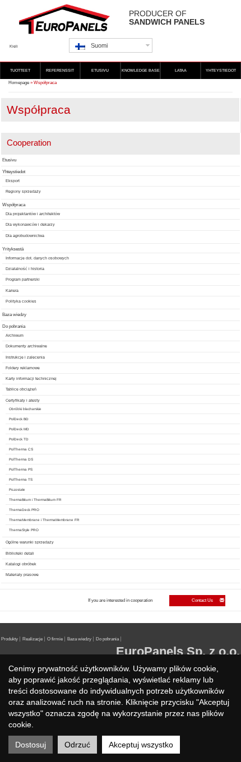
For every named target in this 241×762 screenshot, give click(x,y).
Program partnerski (23, 279)
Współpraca (13, 204)
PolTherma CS (21, 449)
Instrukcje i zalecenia (25, 357)
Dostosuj (30, 744)
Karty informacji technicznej (31, 378)
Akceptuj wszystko (141, 744)
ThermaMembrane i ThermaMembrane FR (44, 520)
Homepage (18, 82)
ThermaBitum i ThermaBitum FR (35, 499)
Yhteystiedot (221, 70)
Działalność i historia (25, 268)
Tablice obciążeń (21, 389)
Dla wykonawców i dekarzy (30, 224)
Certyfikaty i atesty (23, 400)
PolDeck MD (19, 429)
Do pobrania (13, 326)
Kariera (12, 290)
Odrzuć (77, 744)
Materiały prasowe (22, 574)
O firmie (55, 639)
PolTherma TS (21, 479)
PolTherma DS (21, 459)
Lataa (181, 70)
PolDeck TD (19, 439)
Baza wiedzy (14, 314)
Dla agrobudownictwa (25, 235)
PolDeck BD (19, 419)
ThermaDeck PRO (24, 510)
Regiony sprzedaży (23, 191)
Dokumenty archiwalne (26, 346)
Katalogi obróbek (21, 563)
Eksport (13, 180)
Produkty (9, 639)
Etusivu (100, 70)
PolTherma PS (21, 469)
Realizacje (32, 639)
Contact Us (203, 600)
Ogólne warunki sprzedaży (30, 542)
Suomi (99, 45)
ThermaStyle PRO (24, 530)
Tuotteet (20, 70)
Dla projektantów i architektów (33, 213)
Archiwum (15, 335)
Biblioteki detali (20, 553)
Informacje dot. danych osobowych (37, 258)
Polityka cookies (21, 301)
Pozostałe (17, 489)
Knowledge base (141, 70)
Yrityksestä (13, 249)
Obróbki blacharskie (25, 409)
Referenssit (60, 70)
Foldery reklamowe (23, 367)
